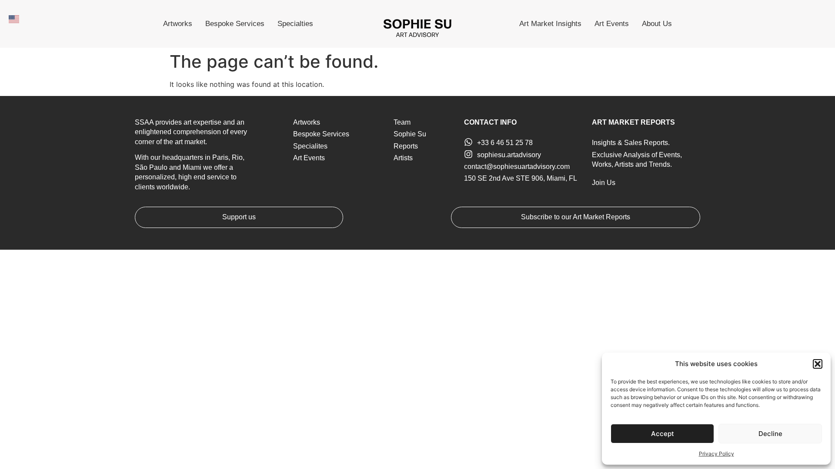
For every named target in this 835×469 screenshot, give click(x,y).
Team (402, 122)
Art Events (612, 24)
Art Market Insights (550, 24)
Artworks (177, 24)
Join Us (603, 182)
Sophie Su (410, 134)
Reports (406, 146)
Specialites (310, 146)
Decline (770, 433)
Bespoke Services (234, 24)
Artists (403, 158)
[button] (817, 364)
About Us (657, 24)
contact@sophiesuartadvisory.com (517, 166)
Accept (662, 433)
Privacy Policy (716, 453)
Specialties (295, 24)
